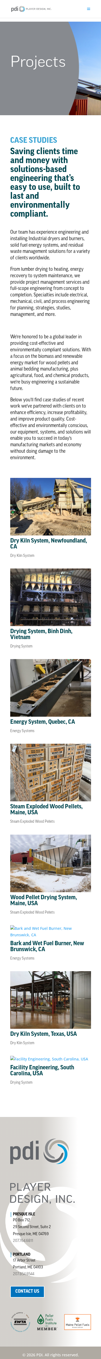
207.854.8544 (23, 1274)
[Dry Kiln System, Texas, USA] (50, 1000)
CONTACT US (27, 1291)
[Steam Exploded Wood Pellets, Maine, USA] (50, 772)
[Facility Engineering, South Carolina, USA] (50, 1059)
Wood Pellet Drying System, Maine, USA (43, 901)
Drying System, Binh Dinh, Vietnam (41, 635)
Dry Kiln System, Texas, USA (43, 1034)
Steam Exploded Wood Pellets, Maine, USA (46, 810)
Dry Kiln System (22, 556)
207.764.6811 (23, 1241)
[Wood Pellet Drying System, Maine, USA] (50, 863)
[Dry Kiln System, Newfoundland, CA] (50, 506)
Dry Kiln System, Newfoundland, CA (48, 544)
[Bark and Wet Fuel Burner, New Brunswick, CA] (50, 931)
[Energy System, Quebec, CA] (50, 688)
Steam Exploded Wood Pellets (32, 822)
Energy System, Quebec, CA (42, 722)
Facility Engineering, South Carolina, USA (42, 1071)
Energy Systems (22, 731)
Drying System (21, 646)
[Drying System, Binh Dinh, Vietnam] (50, 597)
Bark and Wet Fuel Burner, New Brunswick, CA (47, 947)
